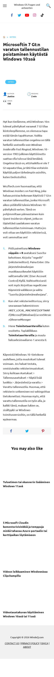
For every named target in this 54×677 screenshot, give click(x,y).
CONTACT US (12, 643)
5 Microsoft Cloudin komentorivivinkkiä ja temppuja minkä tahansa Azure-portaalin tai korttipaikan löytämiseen (25, 529)
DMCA (44, 643)
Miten (11, 82)
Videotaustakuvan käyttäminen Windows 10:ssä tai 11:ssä (23, 614)
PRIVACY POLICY (30, 643)
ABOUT (27, 646)
